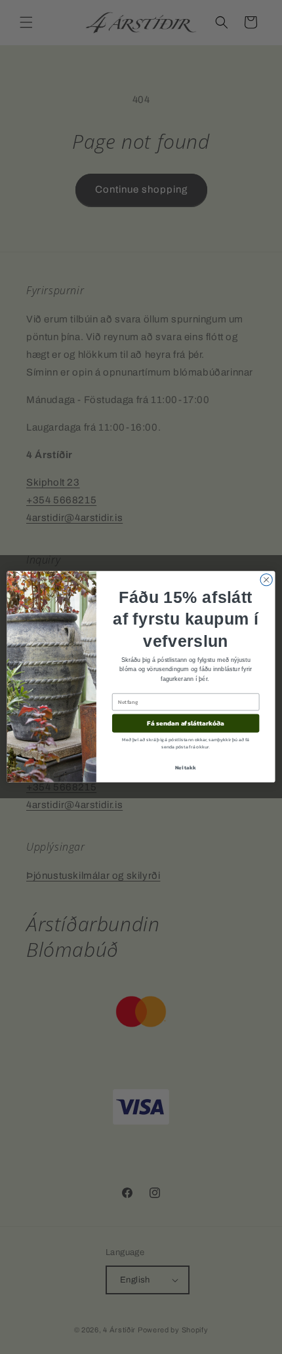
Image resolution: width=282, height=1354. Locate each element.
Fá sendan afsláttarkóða (185, 723)
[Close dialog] (266, 580)
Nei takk (186, 768)
